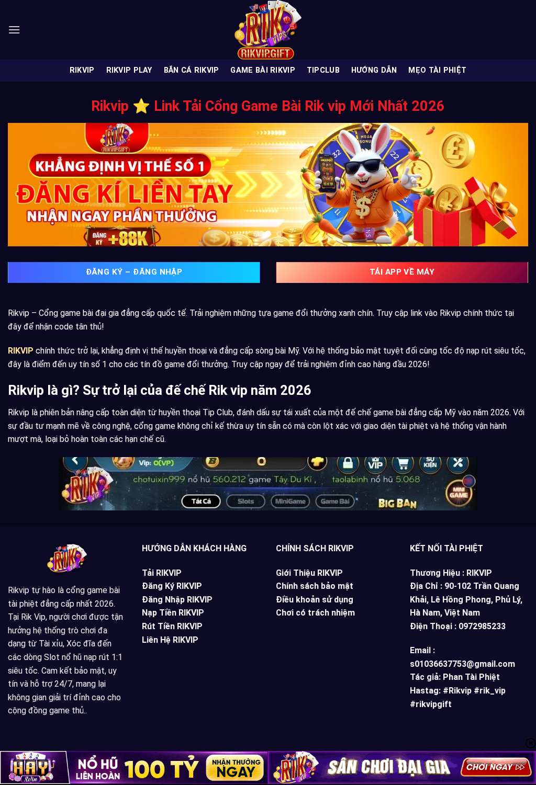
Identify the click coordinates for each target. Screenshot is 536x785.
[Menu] (14, 29)
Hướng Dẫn (374, 70)
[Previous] (31, 185)
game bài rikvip (262, 70)
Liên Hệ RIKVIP (170, 640)
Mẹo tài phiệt (437, 70)
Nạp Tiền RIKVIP (173, 613)
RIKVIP (82, 70)
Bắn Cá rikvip (191, 70)
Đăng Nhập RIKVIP (177, 600)
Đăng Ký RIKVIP (172, 586)
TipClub (323, 70)
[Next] (504, 185)
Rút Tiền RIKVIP (172, 626)
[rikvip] (268, 30)
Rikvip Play (129, 70)
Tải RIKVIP (162, 573)
